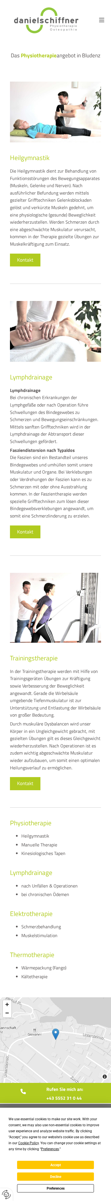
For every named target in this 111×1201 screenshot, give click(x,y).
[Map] (55, 1040)
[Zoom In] (7, 1004)
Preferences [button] (50, 1149)
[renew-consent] (6, 1194)
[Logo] (46, 20)
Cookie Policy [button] (28, 1143)
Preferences (56, 1188)
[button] (101, 20)
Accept (55, 1165)
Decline (55, 1177)
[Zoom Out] (7, 1013)
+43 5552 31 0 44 (64, 1098)
